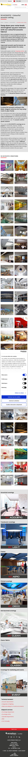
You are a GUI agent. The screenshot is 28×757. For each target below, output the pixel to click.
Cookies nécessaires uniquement (14, 404)
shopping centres (19, 51)
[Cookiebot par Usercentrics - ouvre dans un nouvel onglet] (20, 351)
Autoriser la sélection (14, 400)
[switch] (24, 379)
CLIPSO (9, 5)
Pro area (18, 1)
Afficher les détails (19, 393)
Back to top (14, 729)
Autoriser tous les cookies (14, 396)
